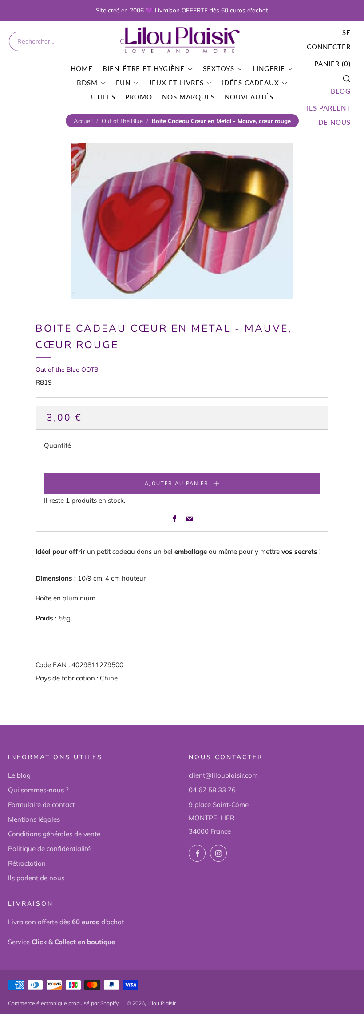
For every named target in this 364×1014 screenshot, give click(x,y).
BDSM (87, 83)
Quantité (57, 445)
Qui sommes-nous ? (38, 790)
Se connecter (329, 39)
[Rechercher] (122, 41)
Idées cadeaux (250, 83)
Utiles (103, 97)
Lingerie (269, 68)
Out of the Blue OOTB (67, 370)
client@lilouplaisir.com (223, 775)
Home (82, 68)
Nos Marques (188, 97)
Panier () (332, 64)
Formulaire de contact (41, 804)
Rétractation (27, 863)
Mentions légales (34, 819)
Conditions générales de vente (54, 834)
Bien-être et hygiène (144, 68)
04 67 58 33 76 (212, 790)
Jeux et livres (176, 83)
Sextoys (218, 68)
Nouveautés (249, 97)
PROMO (138, 97)
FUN (123, 83)
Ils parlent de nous (329, 115)
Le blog (19, 775)
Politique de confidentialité (49, 848)
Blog (341, 91)
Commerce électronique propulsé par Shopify (63, 1003)
